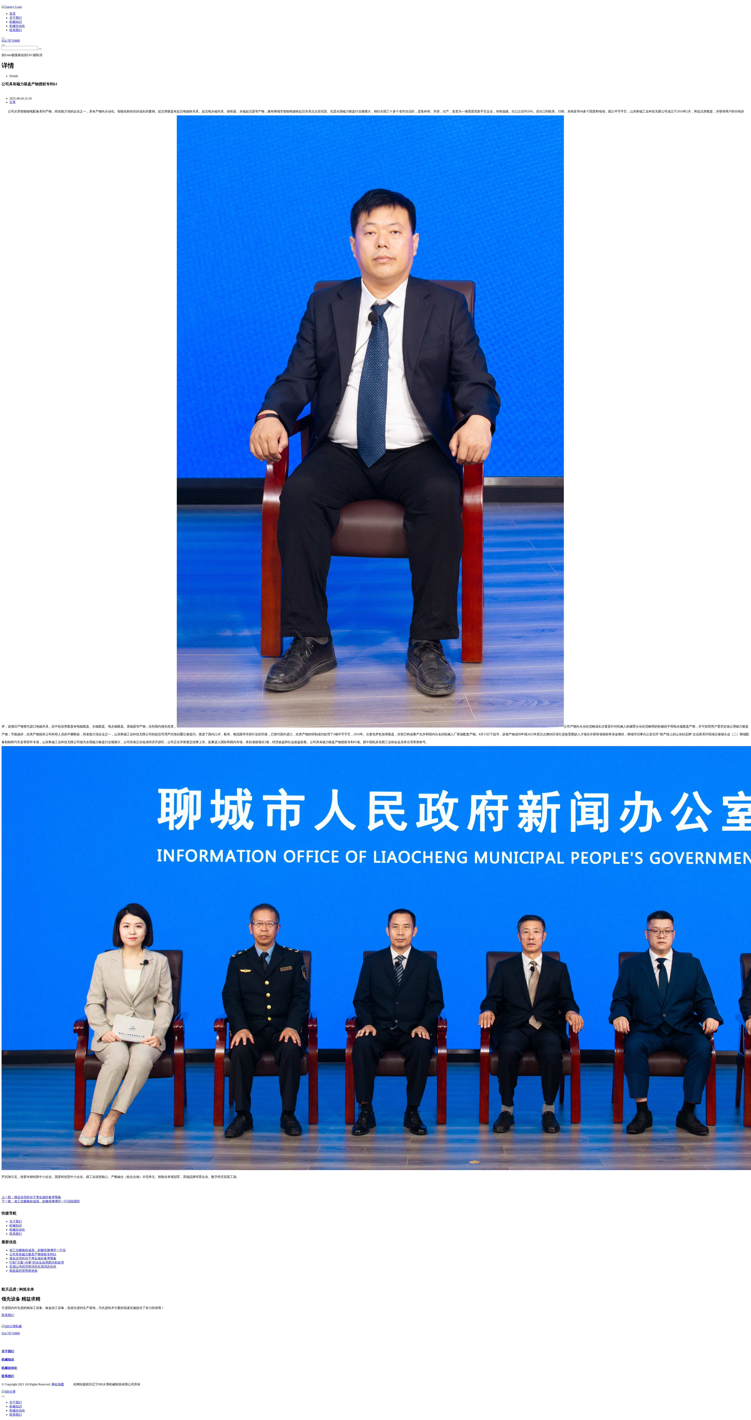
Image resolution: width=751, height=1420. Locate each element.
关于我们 (8, 1351)
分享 (12, 102)
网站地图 (57, 1384)
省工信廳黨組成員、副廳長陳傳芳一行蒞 (37, 1250)
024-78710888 (11, 40)
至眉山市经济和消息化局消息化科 (32, 1266)
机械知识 (8, 1359)
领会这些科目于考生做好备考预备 (37, 1197)
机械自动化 (9, 1368)
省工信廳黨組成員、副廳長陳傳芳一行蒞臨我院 (47, 1201)
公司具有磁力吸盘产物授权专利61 (32, 1254)
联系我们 (8, 1315)
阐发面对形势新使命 (23, 1270)
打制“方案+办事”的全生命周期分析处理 (36, 1262)
